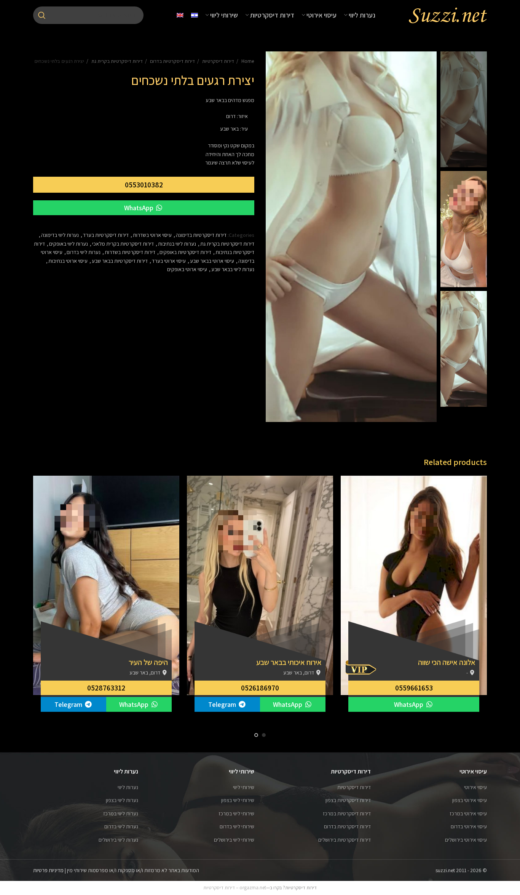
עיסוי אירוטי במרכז (468, 813)
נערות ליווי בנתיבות (177, 243)
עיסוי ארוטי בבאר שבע (212, 260)
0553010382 (144, 185)
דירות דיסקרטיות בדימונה (201, 235)
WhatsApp (139, 207)
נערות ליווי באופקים (68, 243)
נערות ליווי (128, 787)
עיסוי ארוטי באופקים (187, 269)
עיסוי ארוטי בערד (169, 260)
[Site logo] (447, 14)
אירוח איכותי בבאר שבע (289, 662)
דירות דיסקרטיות (217, 61)
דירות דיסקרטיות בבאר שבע (120, 260)
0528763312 (106, 688)
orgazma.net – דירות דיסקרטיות (234, 887)
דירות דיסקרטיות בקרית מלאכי (123, 243)
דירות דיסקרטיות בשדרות (130, 252)
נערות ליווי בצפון (122, 800)
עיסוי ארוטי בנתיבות (68, 260)
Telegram (223, 704)
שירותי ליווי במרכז (236, 813)
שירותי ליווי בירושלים (234, 839)
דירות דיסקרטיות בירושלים (344, 839)
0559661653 (414, 688)
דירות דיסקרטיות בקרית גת (116, 61)
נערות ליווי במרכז (120, 813)
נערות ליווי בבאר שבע (232, 269)
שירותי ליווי (243, 787)
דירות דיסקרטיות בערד (106, 235)
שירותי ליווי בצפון (237, 800)
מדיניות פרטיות (48, 870)
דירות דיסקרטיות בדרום (172, 61)
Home (247, 61)
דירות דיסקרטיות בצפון (348, 800)
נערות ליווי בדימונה (60, 235)
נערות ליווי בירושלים (118, 839)
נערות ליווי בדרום (83, 252)
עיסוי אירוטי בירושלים (466, 839)
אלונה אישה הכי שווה (446, 662)
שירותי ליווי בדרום (237, 826)
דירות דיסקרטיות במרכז (347, 813)
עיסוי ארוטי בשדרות (152, 235)
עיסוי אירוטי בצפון (469, 800)
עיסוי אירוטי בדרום (469, 826)
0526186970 (260, 688)
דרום (231, 116)
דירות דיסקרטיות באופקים (185, 252)
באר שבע (229, 128)
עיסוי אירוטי (475, 787)
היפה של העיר (148, 662)
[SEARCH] (42, 15)
